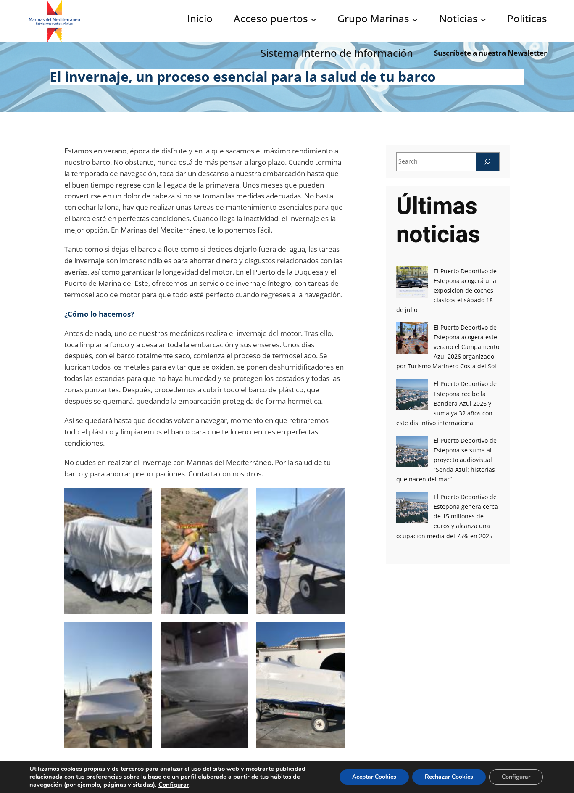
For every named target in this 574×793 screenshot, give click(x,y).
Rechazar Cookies (449, 777)
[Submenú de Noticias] (483, 19)
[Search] (487, 162)
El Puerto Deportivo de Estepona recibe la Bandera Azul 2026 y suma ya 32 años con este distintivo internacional (446, 403)
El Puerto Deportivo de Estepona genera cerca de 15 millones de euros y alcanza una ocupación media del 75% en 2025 (447, 516)
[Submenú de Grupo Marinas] (415, 19)
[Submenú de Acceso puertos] (313, 19)
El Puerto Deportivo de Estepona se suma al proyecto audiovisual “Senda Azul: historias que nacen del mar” (446, 459)
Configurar (173, 784)
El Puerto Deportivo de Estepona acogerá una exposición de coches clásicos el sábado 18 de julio (446, 290)
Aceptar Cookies (374, 777)
